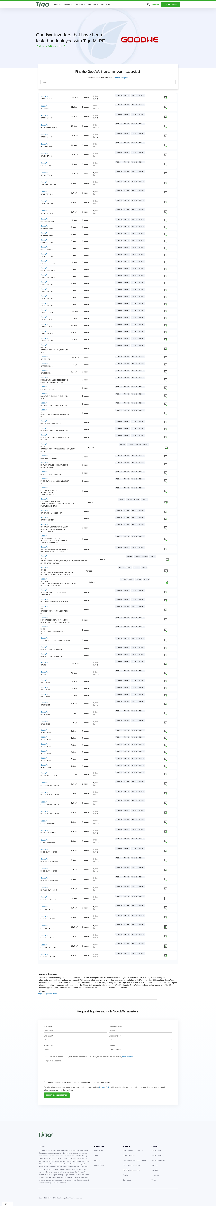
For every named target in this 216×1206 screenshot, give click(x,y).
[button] (57, 4)
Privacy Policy (105, 1087)
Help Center (105, 4)
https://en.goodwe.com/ (47, 994)
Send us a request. (121, 78)
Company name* (115, 1026)
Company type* (115, 1036)
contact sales (127, 1057)
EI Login (155, 4)
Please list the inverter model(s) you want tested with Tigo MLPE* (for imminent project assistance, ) (88, 1057)
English (5, 1204)
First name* (48, 1026)
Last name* (48, 1036)
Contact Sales (170, 4)
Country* (112, 1045)
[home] (43, 4)
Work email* (49, 1045)
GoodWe (44, 96)
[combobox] (7, 1204)
